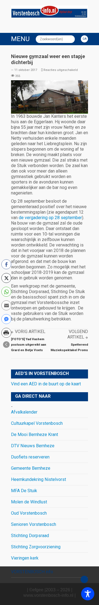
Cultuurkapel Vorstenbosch (37, 423)
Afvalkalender (24, 412)
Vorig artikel (30, 331)
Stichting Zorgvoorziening (36, 546)
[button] (6, 344)
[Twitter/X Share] (6, 278)
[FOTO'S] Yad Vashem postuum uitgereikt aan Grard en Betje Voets (28, 344)
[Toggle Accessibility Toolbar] (88, 594)
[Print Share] (6, 333)
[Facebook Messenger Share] (6, 319)
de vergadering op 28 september (50, 217)
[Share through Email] (6, 305)
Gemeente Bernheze (30, 468)
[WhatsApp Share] (6, 292)
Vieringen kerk (24, 558)
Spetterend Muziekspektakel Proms (69, 347)
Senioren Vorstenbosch (33, 524)
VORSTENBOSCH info (32, 571)
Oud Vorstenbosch (29, 513)
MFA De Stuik (24, 490)
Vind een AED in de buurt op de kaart (46, 383)
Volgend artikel (77, 334)
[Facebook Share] (6, 264)
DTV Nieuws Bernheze (32, 445)
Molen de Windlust (29, 501)
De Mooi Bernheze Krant (34, 434)
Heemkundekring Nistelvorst (38, 479)
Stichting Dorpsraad (30, 535)
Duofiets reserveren (30, 457)
